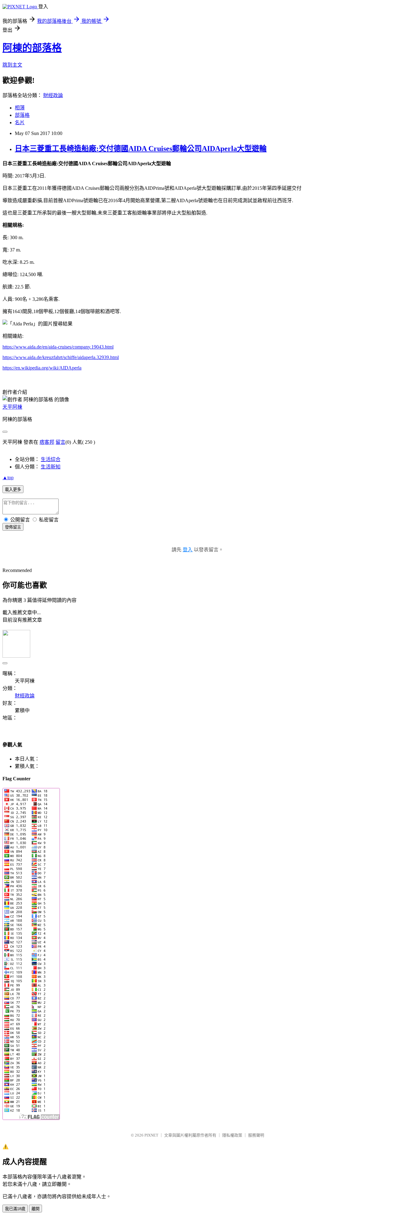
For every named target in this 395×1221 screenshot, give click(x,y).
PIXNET (151, 1135)
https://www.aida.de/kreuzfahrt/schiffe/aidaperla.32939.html (60, 357)
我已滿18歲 (15, 1209)
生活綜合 (50, 459)
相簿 (20, 107)
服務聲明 (256, 1135)
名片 (20, 122)
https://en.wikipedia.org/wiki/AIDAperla (41, 367)
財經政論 (53, 95)
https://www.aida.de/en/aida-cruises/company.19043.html (58, 346)
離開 (35, 1209)
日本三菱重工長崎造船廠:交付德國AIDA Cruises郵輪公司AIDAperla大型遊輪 (141, 149)
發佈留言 (13, 527)
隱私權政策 (232, 1135)
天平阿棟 (12, 407)
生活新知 (50, 466)
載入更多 (13, 489)
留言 (60, 442)
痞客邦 (47, 442)
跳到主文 (12, 64)
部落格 (22, 115)
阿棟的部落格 (32, 47)
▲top (8, 477)
